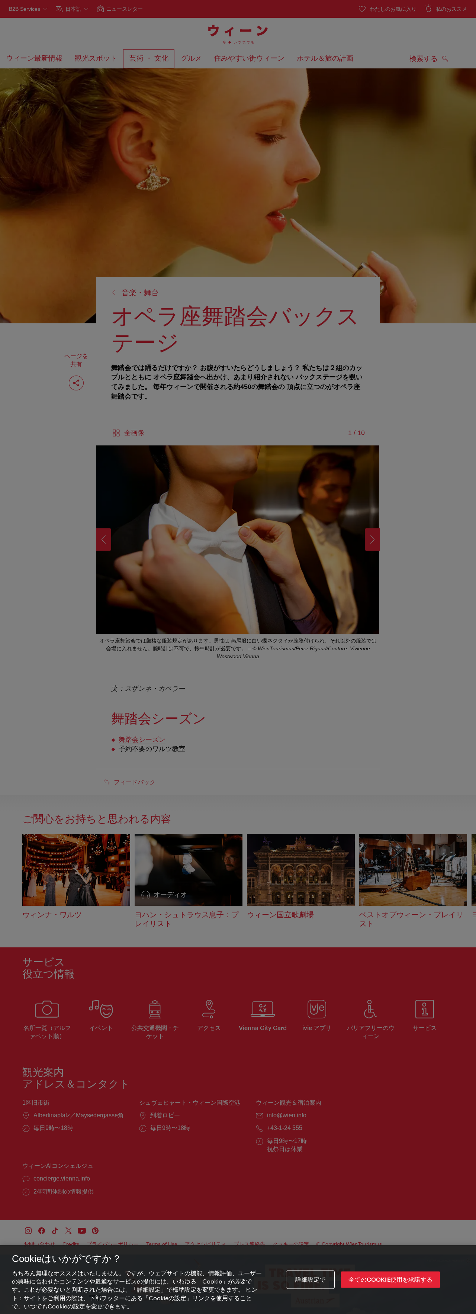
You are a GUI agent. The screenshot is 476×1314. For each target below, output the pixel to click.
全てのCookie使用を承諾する (390, 1279)
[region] (238, 1279)
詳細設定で (310, 1279)
